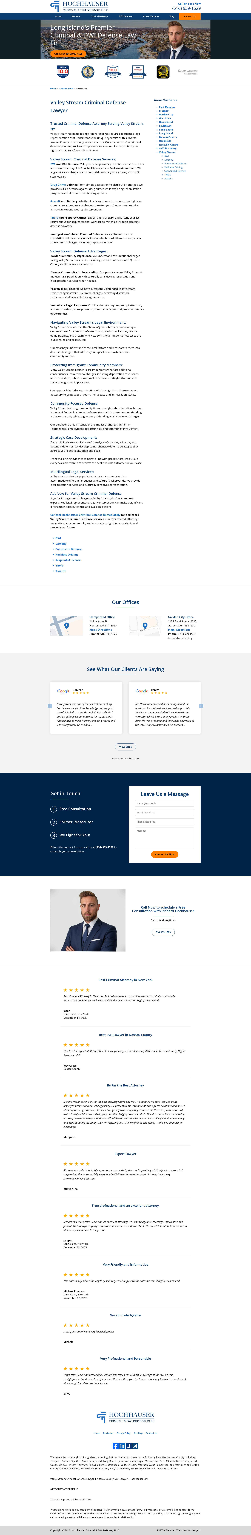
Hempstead (166, 122)
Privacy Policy (123, 1433)
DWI (53, 164)
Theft (54, 217)
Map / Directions (101, 629)
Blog (172, 16)
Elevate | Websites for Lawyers (179, 1530)
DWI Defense (125, 16)
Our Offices (125, 602)
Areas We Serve (151, 16)
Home (53, 88)
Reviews (76, 16)
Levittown (165, 125)
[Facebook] (116, 1446)
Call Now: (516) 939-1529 (68, 53)
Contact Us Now (164, 854)
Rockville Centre (168, 144)
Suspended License (68, 560)
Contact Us (189, 16)
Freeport (164, 110)
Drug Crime (58, 184)
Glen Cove (165, 118)
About (58, 16)
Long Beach (166, 129)
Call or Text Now (189, 3)
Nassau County (168, 137)
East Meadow (167, 107)
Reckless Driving (67, 554)
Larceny (61, 543)
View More (125, 746)
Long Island (166, 133)
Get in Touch (65, 793)
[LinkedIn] (122, 1446)
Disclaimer (108, 1433)
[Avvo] (135, 1446)
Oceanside (165, 140)
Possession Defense (69, 549)
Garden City (166, 114)
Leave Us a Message (165, 794)
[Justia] (129, 1446)
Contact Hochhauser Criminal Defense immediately (85, 515)
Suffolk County (167, 148)
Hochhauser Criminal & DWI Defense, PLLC (95, 1530)
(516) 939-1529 (186, 8)
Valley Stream (167, 152)
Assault (55, 201)
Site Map (138, 1433)
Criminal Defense (99, 16)
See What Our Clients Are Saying (125, 669)
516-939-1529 (163, 932)
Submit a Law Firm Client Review (125, 758)
